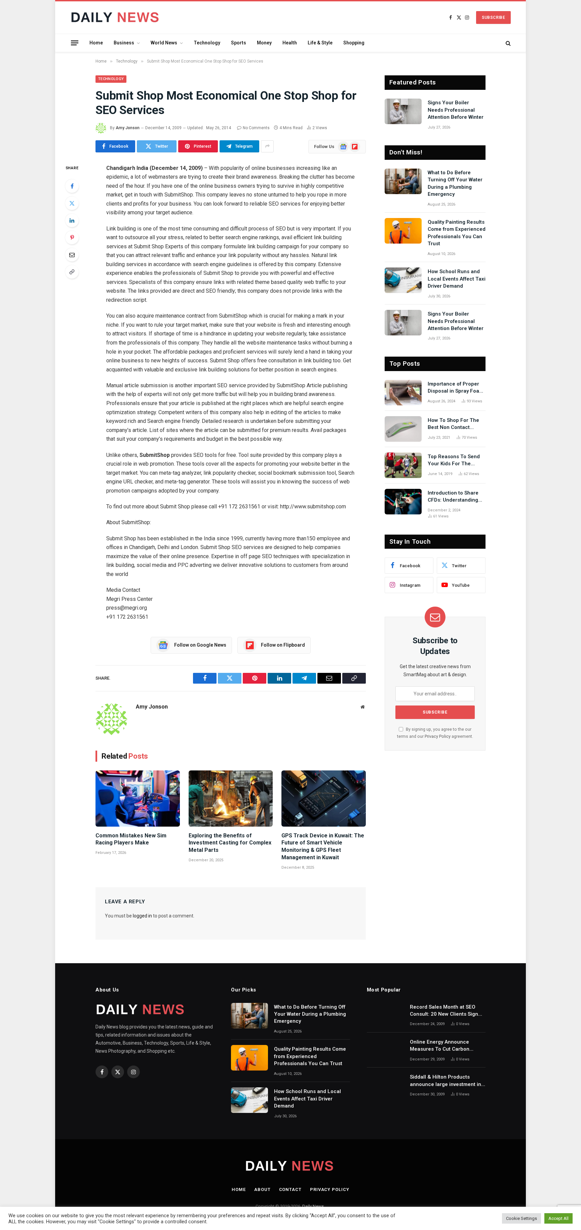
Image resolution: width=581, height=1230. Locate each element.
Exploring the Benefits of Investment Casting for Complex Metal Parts (230, 843)
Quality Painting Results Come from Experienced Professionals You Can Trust (457, 233)
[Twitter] (72, 203)
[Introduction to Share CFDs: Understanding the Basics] (403, 501)
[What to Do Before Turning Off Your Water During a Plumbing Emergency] (403, 181)
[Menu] (74, 42)
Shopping (353, 42)
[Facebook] (72, 186)
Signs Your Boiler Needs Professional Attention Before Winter (455, 110)
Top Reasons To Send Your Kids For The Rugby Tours (454, 461)
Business (124, 42)
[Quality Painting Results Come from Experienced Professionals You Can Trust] (403, 231)
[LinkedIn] (72, 220)
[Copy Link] (72, 272)
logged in (142, 915)
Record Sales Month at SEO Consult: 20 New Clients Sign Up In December (444, 1011)
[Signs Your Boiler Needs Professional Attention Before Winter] (403, 111)
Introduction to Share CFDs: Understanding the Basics (453, 497)
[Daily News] (116, 17)
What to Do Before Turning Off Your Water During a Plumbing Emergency (455, 183)
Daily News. (313, 1206)
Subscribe (493, 17)
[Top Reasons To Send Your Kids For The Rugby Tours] (403, 465)
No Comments (256, 127)
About (262, 1189)
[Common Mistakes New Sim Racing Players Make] (137, 798)
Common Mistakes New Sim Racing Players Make (130, 839)
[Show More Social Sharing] (267, 146)
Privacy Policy (438, 736)
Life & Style (320, 42)
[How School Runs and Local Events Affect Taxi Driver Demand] (403, 280)
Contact (290, 1189)
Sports (238, 42)
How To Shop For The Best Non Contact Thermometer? (453, 424)
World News (164, 42)
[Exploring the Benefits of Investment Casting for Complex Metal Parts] (231, 798)
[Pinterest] (72, 237)
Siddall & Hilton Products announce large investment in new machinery (445, 1081)
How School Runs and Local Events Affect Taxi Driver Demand (457, 278)
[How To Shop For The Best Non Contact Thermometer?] (403, 429)
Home (96, 42)
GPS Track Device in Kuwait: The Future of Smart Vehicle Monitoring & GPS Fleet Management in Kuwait (322, 846)
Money (264, 42)
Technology (207, 42)
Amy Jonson (128, 127)
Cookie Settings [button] (521, 1218)
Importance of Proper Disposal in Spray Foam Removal (455, 388)
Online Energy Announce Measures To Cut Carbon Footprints (439, 1046)
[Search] (507, 42)
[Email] (72, 254)
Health (289, 42)
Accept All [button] (558, 1218)
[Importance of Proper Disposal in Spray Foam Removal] (403, 392)
